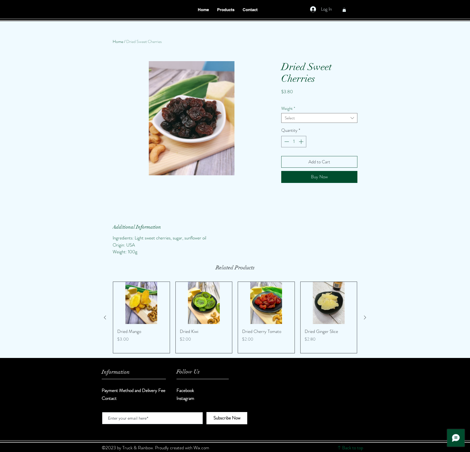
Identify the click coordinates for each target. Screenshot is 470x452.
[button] (226, 10)
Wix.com (201, 447)
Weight (288, 108)
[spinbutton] (294, 141)
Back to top (352, 447)
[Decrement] (286, 141)
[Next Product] (365, 317)
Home (118, 41)
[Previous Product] (105, 317)
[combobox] (319, 118)
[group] (235, 317)
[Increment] (302, 141)
